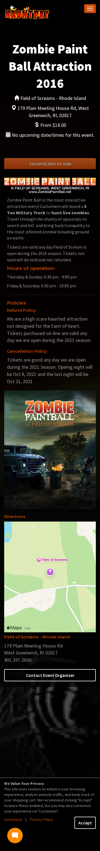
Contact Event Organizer (50, 675)
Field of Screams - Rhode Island (37, 637)
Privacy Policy (41, 819)
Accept (85, 823)
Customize (13, 819)
